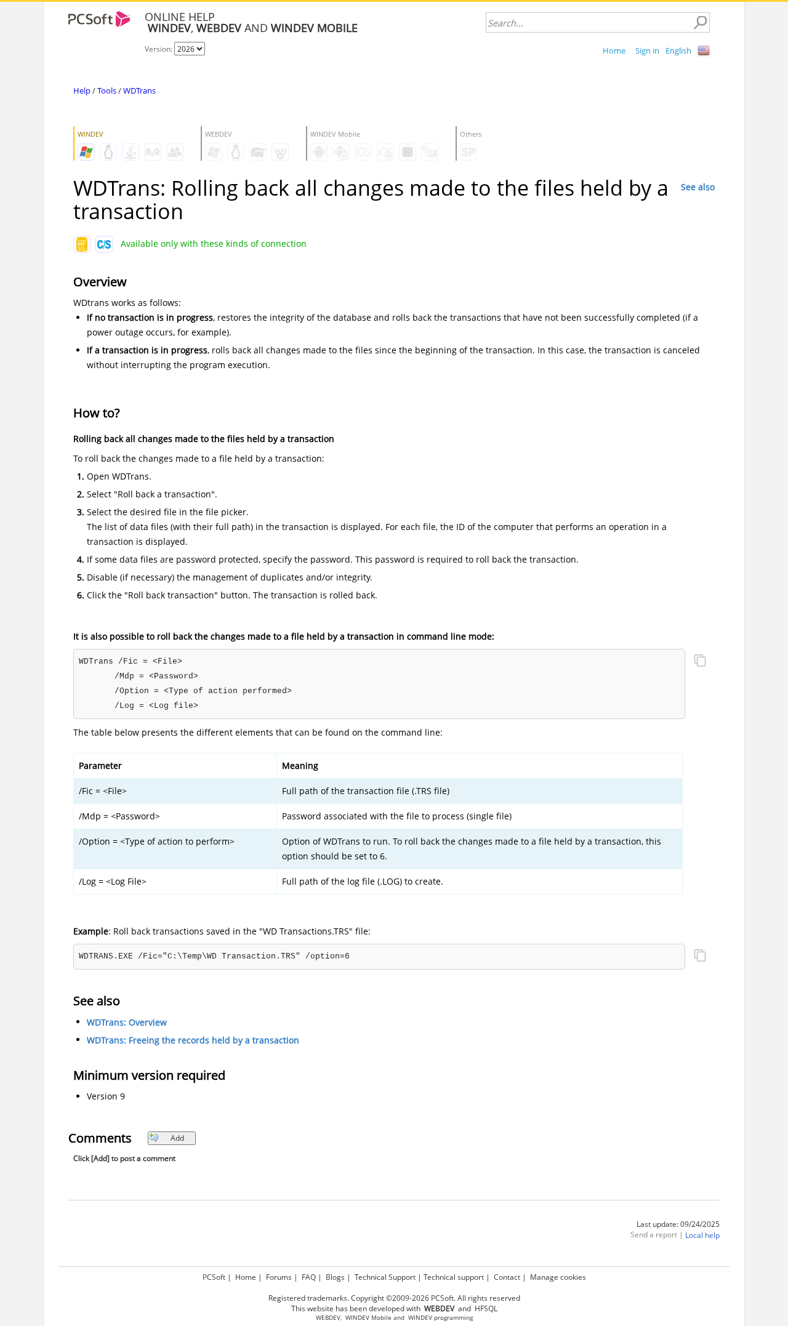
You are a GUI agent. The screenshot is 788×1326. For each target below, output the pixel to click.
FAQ (309, 1277)
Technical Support (385, 1277)
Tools (106, 90)
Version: (159, 49)
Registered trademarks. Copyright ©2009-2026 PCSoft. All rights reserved (394, 1298)
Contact (507, 1277)
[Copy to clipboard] (700, 662)
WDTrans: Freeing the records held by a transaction (193, 1040)
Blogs (335, 1277)
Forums (279, 1277)
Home (614, 50)
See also (698, 187)
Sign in (647, 50)
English (678, 50)
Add (177, 1138)
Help (81, 90)
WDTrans (139, 90)
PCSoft (214, 1277)
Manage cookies (558, 1277)
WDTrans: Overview (127, 1022)
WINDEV (420, 1318)
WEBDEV (328, 1318)
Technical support (454, 1277)
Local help (702, 1235)
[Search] (700, 23)
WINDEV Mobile (368, 1318)
